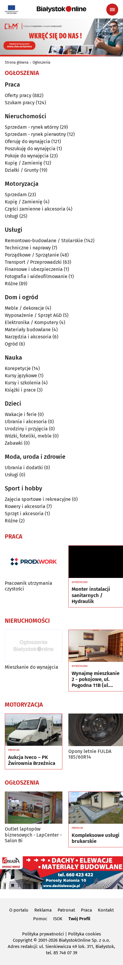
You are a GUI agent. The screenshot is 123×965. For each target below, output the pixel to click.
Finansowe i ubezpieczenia (34, 269)
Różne (11, 283)
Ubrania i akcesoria (26, 421)
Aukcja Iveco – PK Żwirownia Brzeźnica (31, 760)
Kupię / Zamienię (23, 163)
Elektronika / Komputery (31, 322)
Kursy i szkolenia (23, 383)
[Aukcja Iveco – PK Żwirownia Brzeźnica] (33, 730)
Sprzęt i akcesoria (24, 513)
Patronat (66, 910)
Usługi (11, 216)
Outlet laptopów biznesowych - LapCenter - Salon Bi (33, 834)
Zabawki (14, 443)
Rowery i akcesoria (25, 506)
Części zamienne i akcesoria (35, 209)
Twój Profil (79, 918)
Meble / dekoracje (24, 308)
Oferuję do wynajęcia (27, 141)
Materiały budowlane (28, 329)
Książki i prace (20, 390)
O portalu (18, 910)
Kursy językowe (21, 375)
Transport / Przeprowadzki (33, 262)
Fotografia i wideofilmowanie (36, 276)
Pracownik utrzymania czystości (28, 586)
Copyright (22, 940)
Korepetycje (18, 368)
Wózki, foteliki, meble (28, 436)
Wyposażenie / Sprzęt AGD (33, 315)
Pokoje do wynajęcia (27, 156)
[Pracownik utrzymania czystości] (33, 561)
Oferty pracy (18, 95)
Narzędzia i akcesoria (28, 337)
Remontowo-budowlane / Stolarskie (44, 240)
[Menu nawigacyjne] (112, 10)
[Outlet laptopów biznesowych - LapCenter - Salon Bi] (33, 807)
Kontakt (106, 910)
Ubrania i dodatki (24, 467)
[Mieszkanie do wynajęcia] (33, 646)
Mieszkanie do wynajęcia (31, 667)
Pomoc (40, 918)
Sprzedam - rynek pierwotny (35, 134)
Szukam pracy (20, 102)
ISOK (57, 918)
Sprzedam (16, 194)
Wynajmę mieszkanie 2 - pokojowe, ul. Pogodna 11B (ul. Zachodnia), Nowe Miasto (95, 680)
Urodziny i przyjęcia (26, 429)
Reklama (43, 910)
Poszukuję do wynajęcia (30, 148)
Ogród (11, 344)
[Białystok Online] (61, 9)
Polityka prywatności (43, 934)
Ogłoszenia (41, 62)
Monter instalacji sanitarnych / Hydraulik (91, 595)
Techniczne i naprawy (28, 248)
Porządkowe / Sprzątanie (32, 255)
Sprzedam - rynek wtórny (32, 127)
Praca (86, 910)
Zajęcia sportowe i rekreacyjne (38, 499)
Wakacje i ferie (21, 414)
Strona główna (17, 62)
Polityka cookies (84, 934)
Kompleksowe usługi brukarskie (95, 838)
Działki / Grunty (22, 170)
